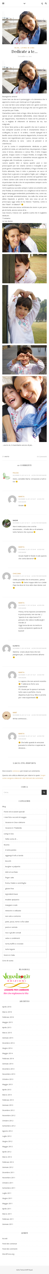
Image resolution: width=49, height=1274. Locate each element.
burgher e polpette (12, 866)
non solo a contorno (13, 916)
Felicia (16, 473)
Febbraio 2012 (8, 1162)
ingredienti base (11, 894)
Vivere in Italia (9, 955)
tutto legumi (10, 949)
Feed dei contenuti (9, 1243)
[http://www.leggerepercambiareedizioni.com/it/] (24, 987)
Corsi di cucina (7, 960)
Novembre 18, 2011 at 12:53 (21, 715)
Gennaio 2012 (7, 1167)
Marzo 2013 (7, 1095)
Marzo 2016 (7, 1012)
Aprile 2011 (6, 1208)
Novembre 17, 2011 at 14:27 (27, 675)
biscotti (8, 861)
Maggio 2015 (7, 1022)
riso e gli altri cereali (13, 932)
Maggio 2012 (7, 1146)
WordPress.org (8, 1254)
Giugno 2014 (7, 1048)
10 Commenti (42, 456)
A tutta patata (10, 850)
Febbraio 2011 (8, 1219)
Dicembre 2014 (8, 1043)
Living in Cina (27, 48)
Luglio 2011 (6, 1193)
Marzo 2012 (7, 1157)
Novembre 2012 (8, 1115)
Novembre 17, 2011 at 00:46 (27, 605)
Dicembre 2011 (8, 1172)
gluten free (9, 888)
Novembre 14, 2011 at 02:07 (27, 499)
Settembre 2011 (8, 1188)
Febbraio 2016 (8, 1017)
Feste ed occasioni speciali (14, 812)
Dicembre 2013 (8, 1069)
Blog (17, 48)
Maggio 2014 (7, 1053)
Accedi (4, 1238)
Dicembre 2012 (8, 1110)
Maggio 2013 (7, 1084)
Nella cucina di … (11, 839)
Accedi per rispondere (39, 475)
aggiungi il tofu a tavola (14, 855)
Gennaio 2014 (7, 1064)
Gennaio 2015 (7, 1038)
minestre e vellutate (13, 910)
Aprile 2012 (6, 1152)
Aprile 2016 (6, 1007)
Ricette (6, 845)
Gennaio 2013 (7, 1105)
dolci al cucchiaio (11, 872)
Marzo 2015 (7, 1032)
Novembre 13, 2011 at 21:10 (21, 475)
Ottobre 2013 (7, 1079)
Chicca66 (17, 573)
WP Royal (29, 1270)
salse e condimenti (12, 938)
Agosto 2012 (7, 1131)
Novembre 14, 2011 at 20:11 (21, 523)
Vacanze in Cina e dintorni (15, 822)
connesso (16, 771)
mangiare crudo (11, 905)
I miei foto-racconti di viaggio (15, 817)
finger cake (9, 877)
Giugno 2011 (7, 1198)
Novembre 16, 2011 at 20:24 (21, 576)
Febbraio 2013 (8, 1100)
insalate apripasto (12, 899)
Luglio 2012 (6, 1136)
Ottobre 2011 (7, 1183)
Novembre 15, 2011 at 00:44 (27, 549)
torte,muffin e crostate (14, 944)
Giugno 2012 (7, 1141)
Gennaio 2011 (7, 1224)
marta (6, 456)
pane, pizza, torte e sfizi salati (17, 921)
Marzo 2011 (7, 1214)
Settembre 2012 (8, 1126)
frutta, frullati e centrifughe (15, 883)
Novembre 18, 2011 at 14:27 (27, 736)
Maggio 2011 (7, 1203)
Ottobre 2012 (7, 1120)
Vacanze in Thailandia (13, 828)
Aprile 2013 (6, 1089)
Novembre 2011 (8, 1177)
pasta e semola (11, 927)
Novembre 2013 (8, 1074)
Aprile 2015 (6, 1027)
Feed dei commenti (9, 1249)
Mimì (15, 712)
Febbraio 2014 (8, 1058)
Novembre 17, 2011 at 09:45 (21, 648)
